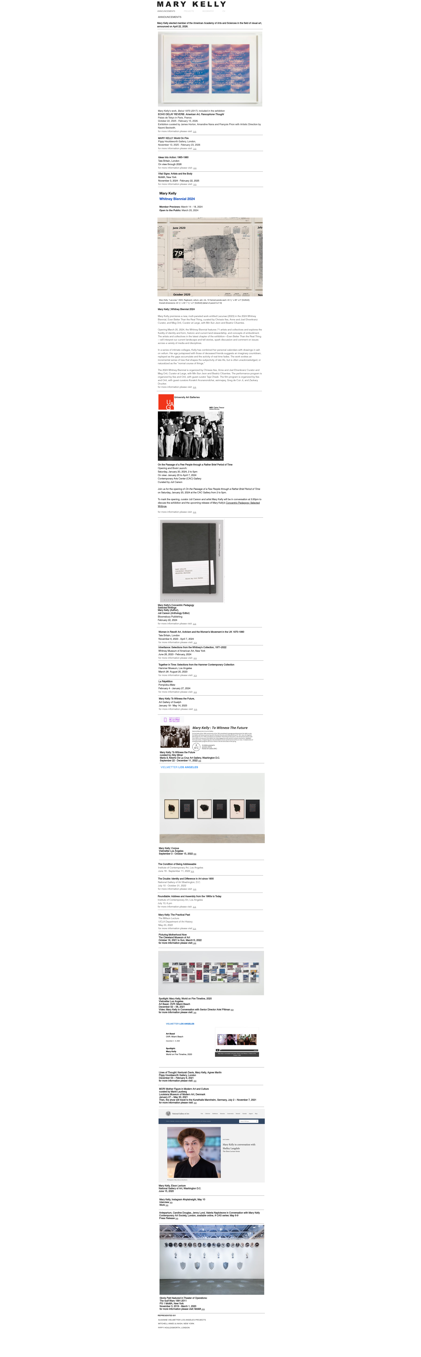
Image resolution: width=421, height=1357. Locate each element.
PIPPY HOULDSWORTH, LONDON (174, 1328)
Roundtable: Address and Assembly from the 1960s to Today (189, 896)
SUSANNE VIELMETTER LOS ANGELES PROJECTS (182, 1320)
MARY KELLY (192, 4)
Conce (229, 502)
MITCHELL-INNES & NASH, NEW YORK (176, 1323)
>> (194, 131)
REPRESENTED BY (167, 1315)
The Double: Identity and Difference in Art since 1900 (186, 878)
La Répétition (166, 681)
